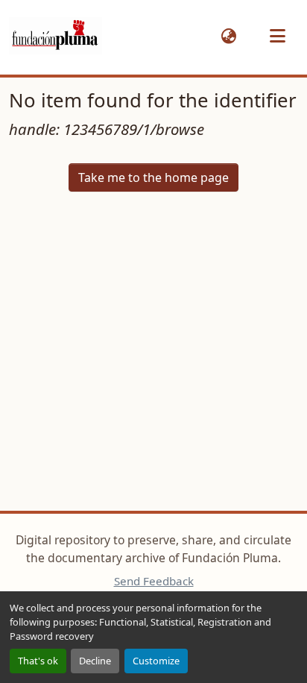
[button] (55, 36)
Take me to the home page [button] (153, 177)
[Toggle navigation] (277, 36)
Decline (95, 660)
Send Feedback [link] (154, 580)
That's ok (38, 660)
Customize (156, 660)
